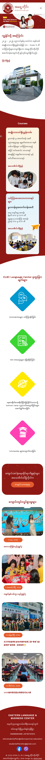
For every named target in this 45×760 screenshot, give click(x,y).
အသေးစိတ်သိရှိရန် (15, 166)
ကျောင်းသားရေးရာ (22, 484)
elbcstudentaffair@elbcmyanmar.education (22, 739)
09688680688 (16, 734)
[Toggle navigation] (40, 8)
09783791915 (29, 734)
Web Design (25, 758)
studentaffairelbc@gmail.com (22, 744)
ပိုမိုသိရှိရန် (6, 61)
